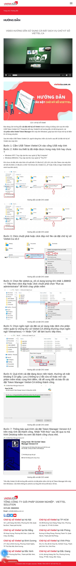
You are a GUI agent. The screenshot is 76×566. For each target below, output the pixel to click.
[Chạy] (6, 75)
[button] (38, 58)
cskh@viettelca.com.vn (14, 511)
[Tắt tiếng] (67, 75)
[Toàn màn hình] (70, 75)
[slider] (36, 75)
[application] (38, 57)
